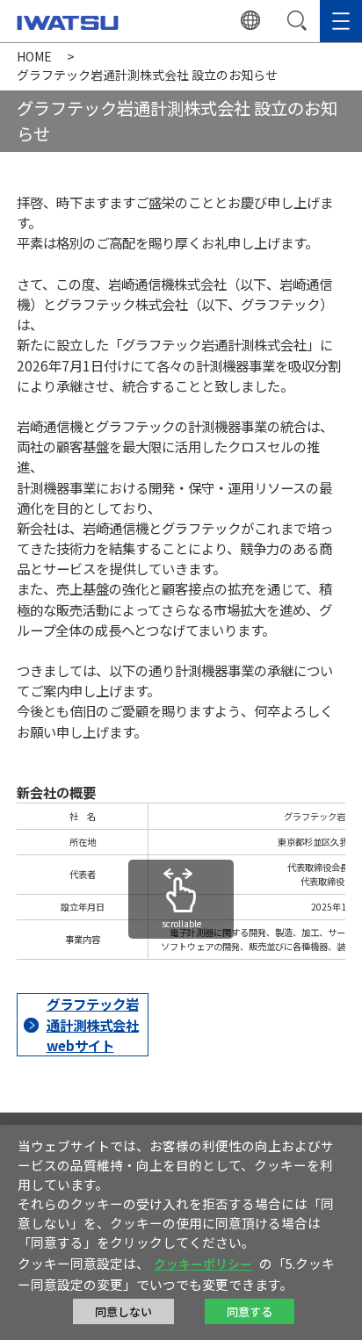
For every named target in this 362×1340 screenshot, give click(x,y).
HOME (34, 56)
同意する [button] (249, 1311)
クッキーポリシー (203, 1263)
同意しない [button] (123, 1311)
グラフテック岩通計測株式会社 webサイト (93, 1024)
